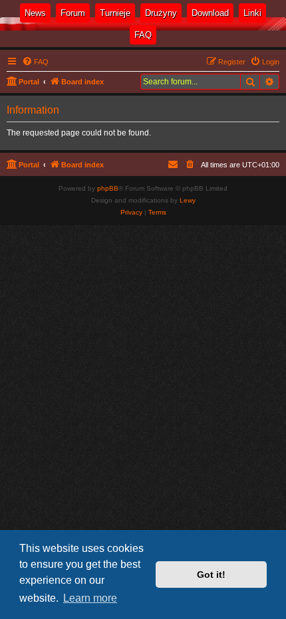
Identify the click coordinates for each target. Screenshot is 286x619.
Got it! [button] (211, 574)
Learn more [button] (90, 598)
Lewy (188, 200)
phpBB (107, 188)
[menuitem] (264, 62)
